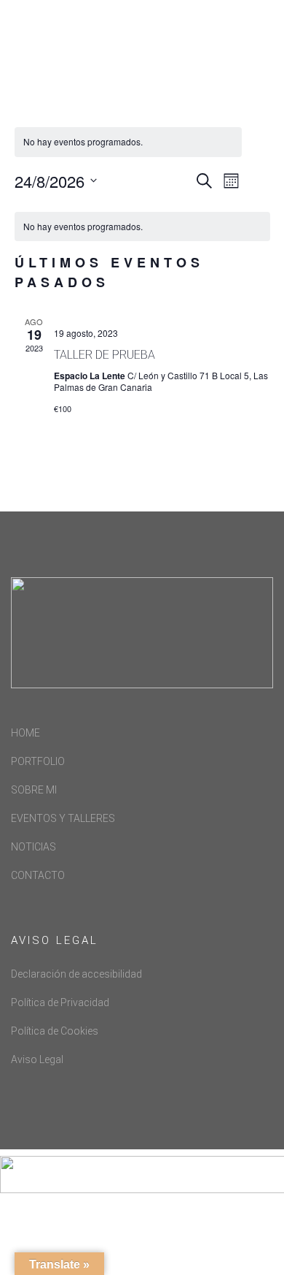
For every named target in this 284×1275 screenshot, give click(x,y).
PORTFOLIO (38, 761)
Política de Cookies (54, 1031)
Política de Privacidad (60, 1002)
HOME (25, 733)
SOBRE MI (34, 790)
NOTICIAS (33, 847)
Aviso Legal (37, 1059)
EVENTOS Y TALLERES (63, 818)
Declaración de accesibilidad (76, 974)
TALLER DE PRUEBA (104, 355)
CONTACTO (38, 875)
